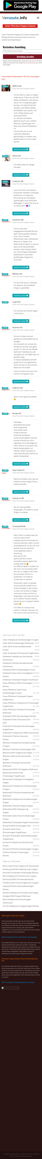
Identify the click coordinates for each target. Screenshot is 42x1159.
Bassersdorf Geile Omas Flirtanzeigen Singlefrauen (21, 774)
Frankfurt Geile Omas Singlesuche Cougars (21, 882)
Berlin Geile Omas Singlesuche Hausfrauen (21, 866)
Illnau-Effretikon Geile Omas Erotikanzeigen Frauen (21, 691)
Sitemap (29, 1156)
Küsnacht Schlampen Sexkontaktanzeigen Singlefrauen (21, 837)
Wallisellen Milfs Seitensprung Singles (21, 811)
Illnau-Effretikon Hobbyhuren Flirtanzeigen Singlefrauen (21, 704)
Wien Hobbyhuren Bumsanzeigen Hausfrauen (17, 901)
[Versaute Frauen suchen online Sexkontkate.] (14, 18)
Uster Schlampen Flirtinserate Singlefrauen (21, 653)
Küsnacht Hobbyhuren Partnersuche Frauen (21, 844)
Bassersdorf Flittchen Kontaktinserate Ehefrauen (21, 794)
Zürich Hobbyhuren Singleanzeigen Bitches (21, 906)
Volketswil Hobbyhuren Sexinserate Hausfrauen (21, 658)
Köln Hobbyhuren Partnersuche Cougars (20, 876)
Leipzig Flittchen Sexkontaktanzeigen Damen (18, 888)
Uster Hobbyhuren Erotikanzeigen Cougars (21, 640)
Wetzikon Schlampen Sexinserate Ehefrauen (21, 764)
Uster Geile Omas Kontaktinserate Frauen (21, 648)
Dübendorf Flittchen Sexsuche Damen (21, 738)
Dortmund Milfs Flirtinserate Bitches (18, 879)
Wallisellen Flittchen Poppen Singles (21, 806)
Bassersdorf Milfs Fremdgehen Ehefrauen (21, 769)
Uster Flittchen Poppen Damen (23, 88)
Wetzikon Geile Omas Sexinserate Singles (21, 758)
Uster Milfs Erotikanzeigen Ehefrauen (21, 643)
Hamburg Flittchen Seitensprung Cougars (20, 869)
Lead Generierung (20, 1156)
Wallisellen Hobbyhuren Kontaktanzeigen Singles (21, 801)
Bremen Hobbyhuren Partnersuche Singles (20, 892)
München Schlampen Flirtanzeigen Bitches (20, 872)
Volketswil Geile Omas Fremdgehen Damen (21, 675)
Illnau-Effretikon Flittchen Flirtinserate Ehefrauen (21, 711)
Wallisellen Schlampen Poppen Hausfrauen (21, 822)
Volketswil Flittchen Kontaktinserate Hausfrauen (21, 665)
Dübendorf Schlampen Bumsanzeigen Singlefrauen (21, 728)
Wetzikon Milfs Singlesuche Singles (21, 752)
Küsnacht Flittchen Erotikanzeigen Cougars (21, 849)
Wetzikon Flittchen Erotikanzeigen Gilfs (21, 749)
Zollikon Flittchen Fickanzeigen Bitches (21, 854)
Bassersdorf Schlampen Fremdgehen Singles (21, 781)
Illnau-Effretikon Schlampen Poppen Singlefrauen (21, 698)
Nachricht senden (20, 149)
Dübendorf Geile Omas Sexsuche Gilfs (21, 721)
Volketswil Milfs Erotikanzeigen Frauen (21, 669)
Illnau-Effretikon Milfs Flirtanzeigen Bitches (21, 685)
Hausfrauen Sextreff (26, 1154)
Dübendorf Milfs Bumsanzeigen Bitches (21, 716)
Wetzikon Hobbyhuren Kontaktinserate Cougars (21, 744)
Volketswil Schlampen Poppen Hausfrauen (21, 679)
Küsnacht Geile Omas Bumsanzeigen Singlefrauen (21, 831)
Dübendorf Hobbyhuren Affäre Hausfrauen (21, 733)
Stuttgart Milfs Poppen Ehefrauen (17, 896)
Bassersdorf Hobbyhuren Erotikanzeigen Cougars (21, 787)
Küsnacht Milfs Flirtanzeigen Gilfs (21, 826)
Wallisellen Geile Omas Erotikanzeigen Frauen (21, 817)
